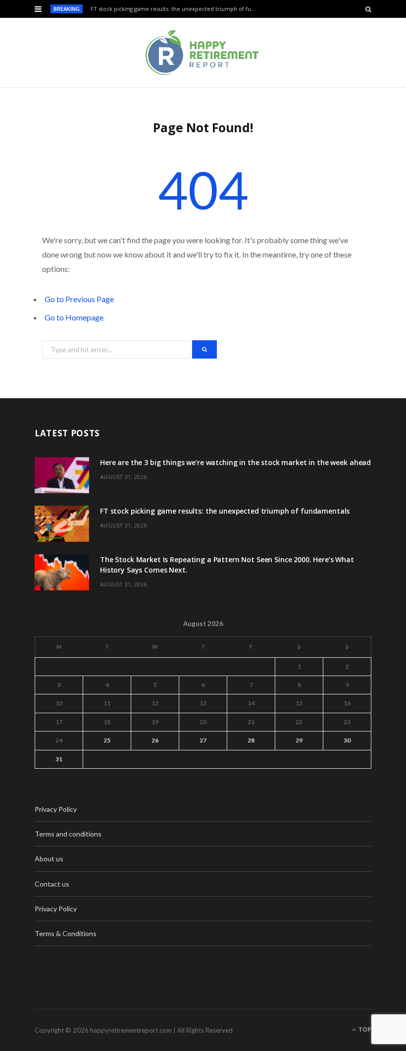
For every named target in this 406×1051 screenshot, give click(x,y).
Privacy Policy (56, 809)
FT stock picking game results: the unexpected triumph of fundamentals (176, 8)
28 (251, 740)
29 (299, 740)
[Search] (368, 8)
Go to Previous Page (79, 299)
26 (155, 740)
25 (106, 740)
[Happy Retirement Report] (203, 52)
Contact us (52, 884)
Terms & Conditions (66, 933)
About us (49, 858)
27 (203, 740)
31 (58, 759)
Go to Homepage (74, 317)
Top (364, 1029)
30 (347, 740)
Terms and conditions (68, 834)
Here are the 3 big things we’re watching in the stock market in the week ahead (235, 462)
